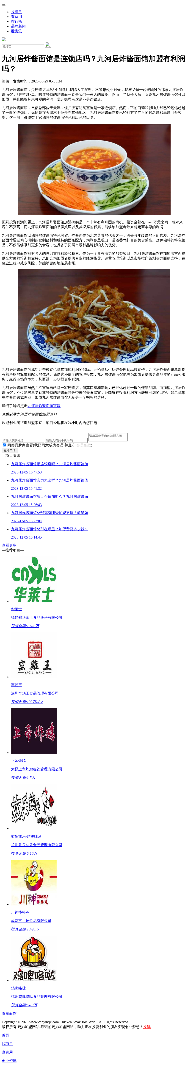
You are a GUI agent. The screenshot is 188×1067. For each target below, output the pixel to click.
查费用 (16, 17)
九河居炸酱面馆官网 (44, 406)
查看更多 (9, 545)
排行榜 (16, 21)
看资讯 (16, 31)
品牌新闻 (18, 26)
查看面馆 (9, 1013)
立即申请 (10, 450)
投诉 (147, 1027)
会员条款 (83, 445)
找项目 (16, 12)
